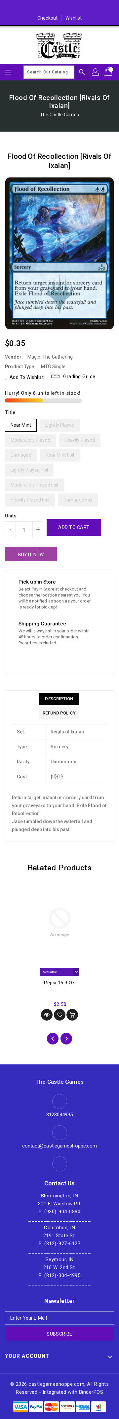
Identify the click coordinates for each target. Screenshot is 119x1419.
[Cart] (109, 72)
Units (11, 515)
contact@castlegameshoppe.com (59, 1146)
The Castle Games (59, 114)
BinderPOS (91, 1392)
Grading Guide (79, 377)
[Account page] (95, 72)
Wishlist (73, 18)
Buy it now (31, 554)
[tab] (59, 699)
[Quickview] (47, 1015)
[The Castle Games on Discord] (59, 8)
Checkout (47, 18)
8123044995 (59, 1115)
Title (10, 412)
